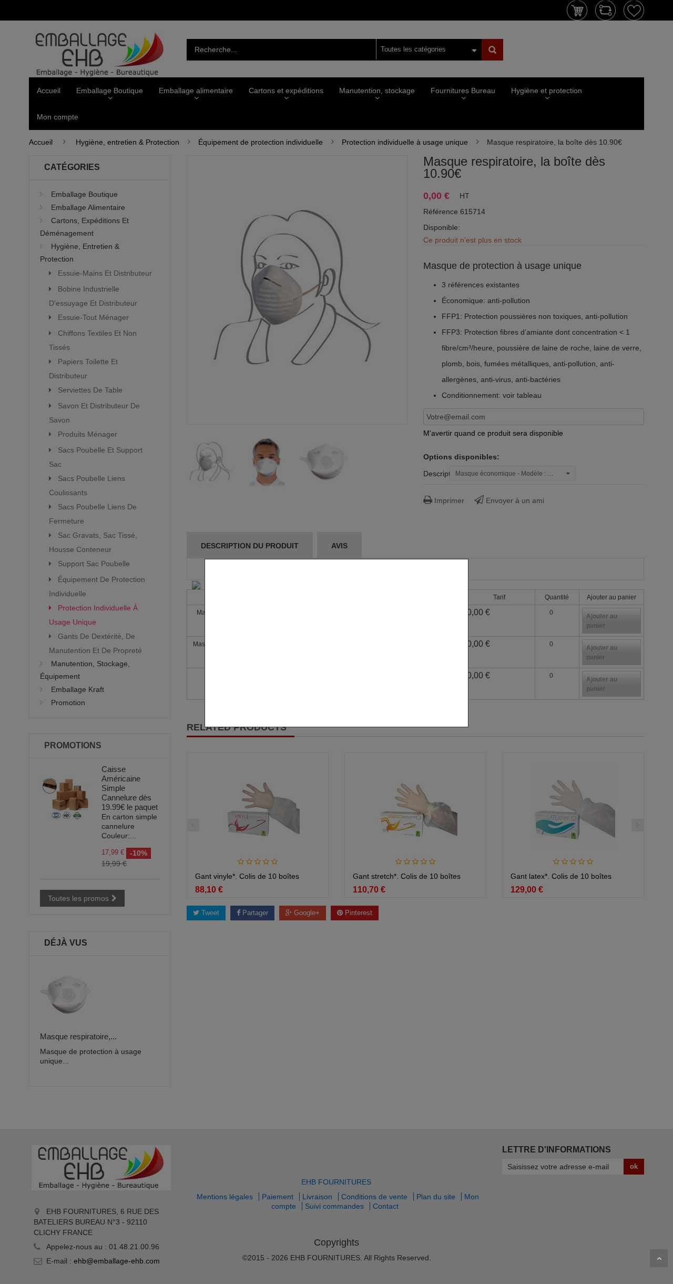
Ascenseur (659, 1258)
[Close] (464, 553)
